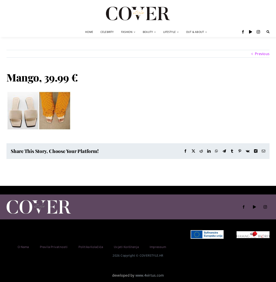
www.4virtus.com (149, 275)
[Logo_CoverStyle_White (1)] (38, 200)
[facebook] (243, 32)
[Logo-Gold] (138, 7)
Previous (262, 53)
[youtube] (250, 32)
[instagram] (258, 32)
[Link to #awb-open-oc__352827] (268, 31)
